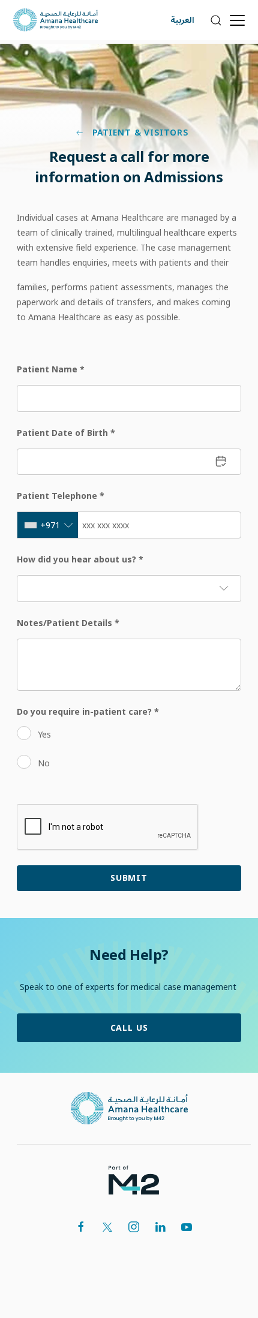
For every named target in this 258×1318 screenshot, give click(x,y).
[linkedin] (160, 1227)
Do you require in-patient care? (88, 711)
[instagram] (134, 1227)
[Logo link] (129, 1108)
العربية (182, 20)
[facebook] (81, 1227)
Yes (44, 734)
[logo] (134, 1179)
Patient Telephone (60, 495)
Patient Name (51, 369)
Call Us (129, 1027)
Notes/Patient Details (68, 622)
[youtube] (186, 1227)
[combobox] (47, 525)
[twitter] (107, 1227)
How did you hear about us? (80, 559)
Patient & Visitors (138, 132)
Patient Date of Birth (66, 432)
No (44, 763)
